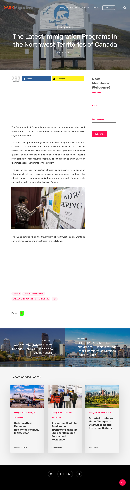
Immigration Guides (68, 8)
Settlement (19, 417)
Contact (108, 8)
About (96, 8)
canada (16, 294)
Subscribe (99, 134)
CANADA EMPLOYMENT (33, 294)
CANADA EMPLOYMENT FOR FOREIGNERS (31, 299)
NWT (55, 299)
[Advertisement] (48, 106)
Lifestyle (85, 8)
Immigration (65, 27)
